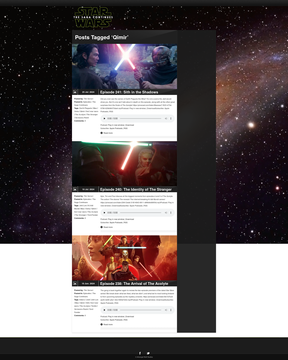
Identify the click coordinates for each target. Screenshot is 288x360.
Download (130, 125)
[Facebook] (140, 353)
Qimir (82, 111)
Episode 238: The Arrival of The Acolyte (134, 283)
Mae (95, 108)
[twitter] (148, 353)
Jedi (88, 299)
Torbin (94, 306)
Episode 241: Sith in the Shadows (129, 91)
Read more (108, 133)
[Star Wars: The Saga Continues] (109, 17)
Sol (87, 111)
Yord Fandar (93, 215)
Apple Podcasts (116, 128)
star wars (94, 111)
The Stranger (92, 114)
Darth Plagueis (85, 108)
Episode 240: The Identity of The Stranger (136, 189)
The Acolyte (80, 114)
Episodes (87, 101)
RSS (126, 128)
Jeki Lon (83, 205)
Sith (87, 302)
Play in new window (116, 125)
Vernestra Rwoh (82, 117)
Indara (82, 299)
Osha (76, 111)
